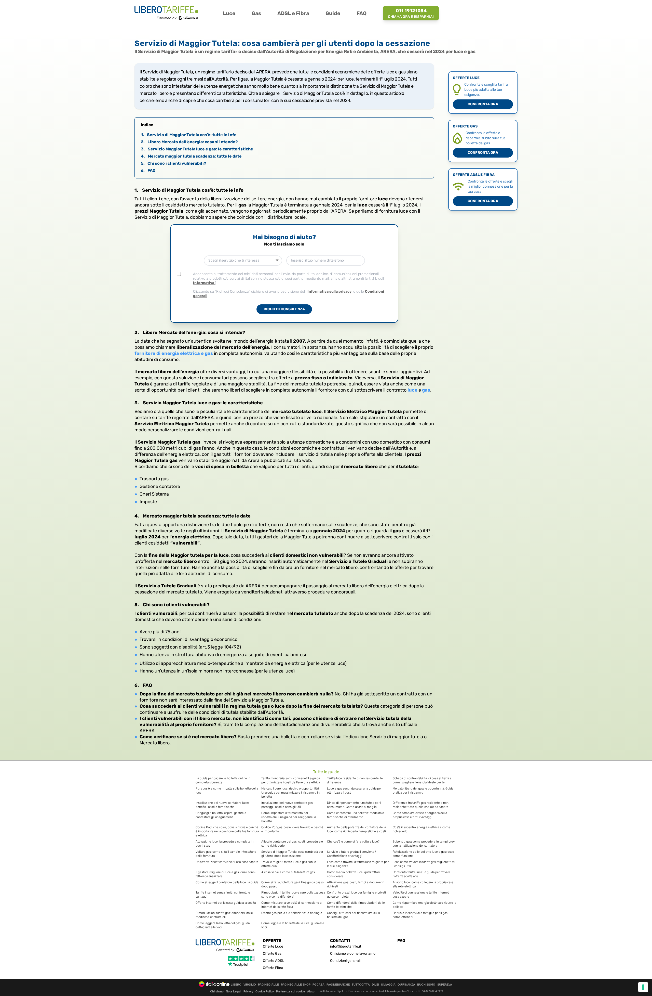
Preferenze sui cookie (290, 991)
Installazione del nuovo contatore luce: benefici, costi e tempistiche (222, 805)
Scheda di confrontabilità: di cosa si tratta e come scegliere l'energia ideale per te (422, 780)
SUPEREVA (444, 984)
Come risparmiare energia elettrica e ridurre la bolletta (424, 905)
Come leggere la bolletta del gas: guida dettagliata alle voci (223, 925)
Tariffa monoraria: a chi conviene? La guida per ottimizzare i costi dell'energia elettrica (290, 780)
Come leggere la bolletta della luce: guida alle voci (292, 925)
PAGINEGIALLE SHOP (295, 984)
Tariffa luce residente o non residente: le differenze (355, 780)
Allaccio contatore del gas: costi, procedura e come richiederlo (292, 843)
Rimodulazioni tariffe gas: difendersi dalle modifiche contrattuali (224, 915)
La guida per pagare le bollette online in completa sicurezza (223, 780)
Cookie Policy (264, 991)
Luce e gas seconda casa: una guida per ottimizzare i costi (354, 790)
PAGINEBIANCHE (338, 984)
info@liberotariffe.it (345, 946)
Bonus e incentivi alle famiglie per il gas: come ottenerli (420, 915)
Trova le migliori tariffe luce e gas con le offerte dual (288, 864)
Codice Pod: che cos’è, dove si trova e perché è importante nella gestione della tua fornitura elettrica (227, 831)
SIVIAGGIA (388, 984)
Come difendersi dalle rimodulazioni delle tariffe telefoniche (356, 905)
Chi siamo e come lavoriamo (352, 953)
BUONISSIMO (426, 984)
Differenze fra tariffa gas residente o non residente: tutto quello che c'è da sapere (421, 805)
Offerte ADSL (273, 961)
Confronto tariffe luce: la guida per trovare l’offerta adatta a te (421, 874)
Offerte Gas (272, 953)
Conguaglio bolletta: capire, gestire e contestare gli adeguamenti (221, 815)
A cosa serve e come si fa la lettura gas (288, 872)
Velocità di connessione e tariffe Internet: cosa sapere (421, 894)
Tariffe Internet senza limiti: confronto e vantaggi (223, 894)
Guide (332, 13)
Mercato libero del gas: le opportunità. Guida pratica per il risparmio (423, 790)
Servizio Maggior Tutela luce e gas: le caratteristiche (197, 149)
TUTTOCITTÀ (361, 984)
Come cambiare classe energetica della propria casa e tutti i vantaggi (420, 815)
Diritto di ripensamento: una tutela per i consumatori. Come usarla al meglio (354, 805)
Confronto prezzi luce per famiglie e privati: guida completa (357, 894)
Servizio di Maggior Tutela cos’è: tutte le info (189, 134)
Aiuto (311, 991)
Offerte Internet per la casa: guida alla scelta (226, 902)
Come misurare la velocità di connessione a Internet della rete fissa (291, 905)
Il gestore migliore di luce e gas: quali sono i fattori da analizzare (226, 874)
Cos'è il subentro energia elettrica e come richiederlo (421, 829)
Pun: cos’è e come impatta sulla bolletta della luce (227, 790)
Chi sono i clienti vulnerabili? (173, 163)
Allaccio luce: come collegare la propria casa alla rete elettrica (423, 884)
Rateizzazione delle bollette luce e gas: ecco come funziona (423, 854)
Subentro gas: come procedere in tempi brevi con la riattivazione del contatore (424, 843)
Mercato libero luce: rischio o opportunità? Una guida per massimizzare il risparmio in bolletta (290, 792)
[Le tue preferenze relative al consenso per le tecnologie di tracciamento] (643, 987)
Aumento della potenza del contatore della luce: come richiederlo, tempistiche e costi (356, 829)
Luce (229, 13)
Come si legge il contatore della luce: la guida (227, 882)
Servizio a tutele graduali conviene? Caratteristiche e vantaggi (351, 854)
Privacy (248, 991)
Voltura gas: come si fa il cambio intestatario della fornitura (226, 854)
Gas (256, 13)
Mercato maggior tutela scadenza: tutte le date (191, 156)
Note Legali (233, 991)
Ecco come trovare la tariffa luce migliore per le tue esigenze (358, 864)
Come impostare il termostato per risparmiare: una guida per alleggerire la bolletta (288, 817)
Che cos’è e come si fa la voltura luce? (353, 841)
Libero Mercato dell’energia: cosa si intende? (189, 141)
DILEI (375, 984)
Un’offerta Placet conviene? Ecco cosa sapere (227, 862)
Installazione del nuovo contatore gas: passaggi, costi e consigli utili (287, 805)
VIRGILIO (249, 984)
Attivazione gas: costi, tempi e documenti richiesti (355, 884)
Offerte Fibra (273, 968)
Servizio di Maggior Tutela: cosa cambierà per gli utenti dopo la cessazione (292, 854)
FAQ (361, 13)
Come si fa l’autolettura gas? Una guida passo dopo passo (292, 884)
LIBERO (236, 984)
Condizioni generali (345, 961)
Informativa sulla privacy (329, 291)
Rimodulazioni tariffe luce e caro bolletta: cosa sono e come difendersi (293, 894)
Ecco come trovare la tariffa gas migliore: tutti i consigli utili (424, 864)
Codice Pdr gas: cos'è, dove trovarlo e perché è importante (292, 829)
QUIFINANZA (406, 984)
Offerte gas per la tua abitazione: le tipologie (291, 913)
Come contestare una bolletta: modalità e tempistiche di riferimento (355, 815)
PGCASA (318, 984)
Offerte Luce (273, 946)
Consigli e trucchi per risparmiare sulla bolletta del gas (353, 915)
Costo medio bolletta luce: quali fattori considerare (353, 874)
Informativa (204, 283)
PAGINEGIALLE (268, 984)
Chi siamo (217, 991)
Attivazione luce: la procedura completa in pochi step (224, 843)
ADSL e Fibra (293, 13)
